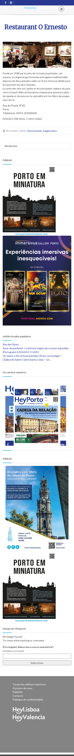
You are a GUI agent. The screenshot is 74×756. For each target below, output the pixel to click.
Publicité (17, 691)
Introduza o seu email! (13, 651)
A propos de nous (22, 688)
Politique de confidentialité (28, 699)
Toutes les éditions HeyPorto (29, 684)
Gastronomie (34, 130)
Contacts (18, 695)
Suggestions (50, 130)
